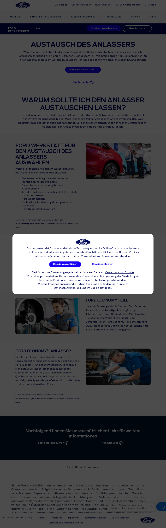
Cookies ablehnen (102, 264)
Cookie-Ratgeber (101, 288)
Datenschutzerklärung (67, 288)
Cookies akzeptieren (65, 264)
